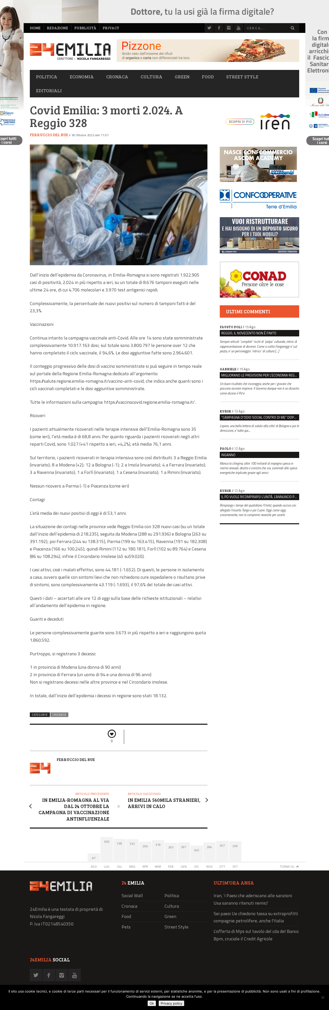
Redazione (57, 27)
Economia (82, 77)
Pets (126, 926)
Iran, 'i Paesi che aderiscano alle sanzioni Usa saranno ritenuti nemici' (253, 899)
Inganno (228, 454)
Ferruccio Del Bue (49, 134)
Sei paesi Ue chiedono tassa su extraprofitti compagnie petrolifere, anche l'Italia (256, 917)
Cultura (151, 77)
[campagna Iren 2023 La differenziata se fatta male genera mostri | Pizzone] (208, 60)
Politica (46, 77)
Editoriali (49, 90)
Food (208, 77)
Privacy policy (171, 1003)
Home (35, 27)
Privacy (111, 27)
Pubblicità (85, 27)
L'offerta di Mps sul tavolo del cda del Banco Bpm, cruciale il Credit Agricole (256, 935)
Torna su (287, 866)
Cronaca (117, 77)
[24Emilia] (70, 51)
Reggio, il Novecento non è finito (248, 333)
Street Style (242, 77)
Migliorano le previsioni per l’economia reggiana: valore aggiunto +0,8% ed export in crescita (260, 375)
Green (182, 77)
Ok (152, 1003)
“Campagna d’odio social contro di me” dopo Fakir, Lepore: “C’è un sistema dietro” (260, 417)
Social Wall (132, 895)
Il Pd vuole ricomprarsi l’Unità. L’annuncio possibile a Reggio (260, 496)
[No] (322, 997)
